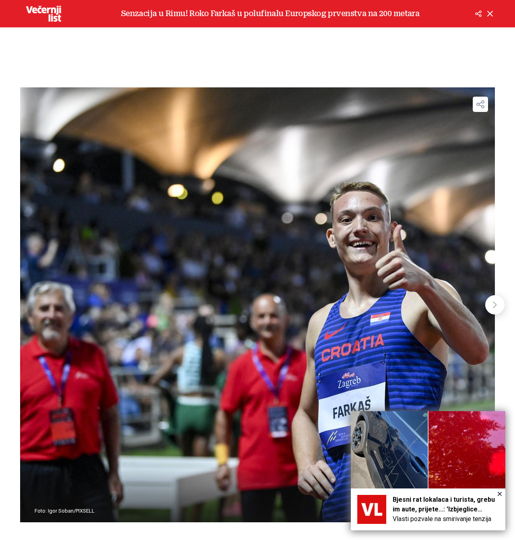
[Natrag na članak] (490, 14)
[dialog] (428, 470)
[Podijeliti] (478, 14)
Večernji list (43, 13)
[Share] (480, 104)
